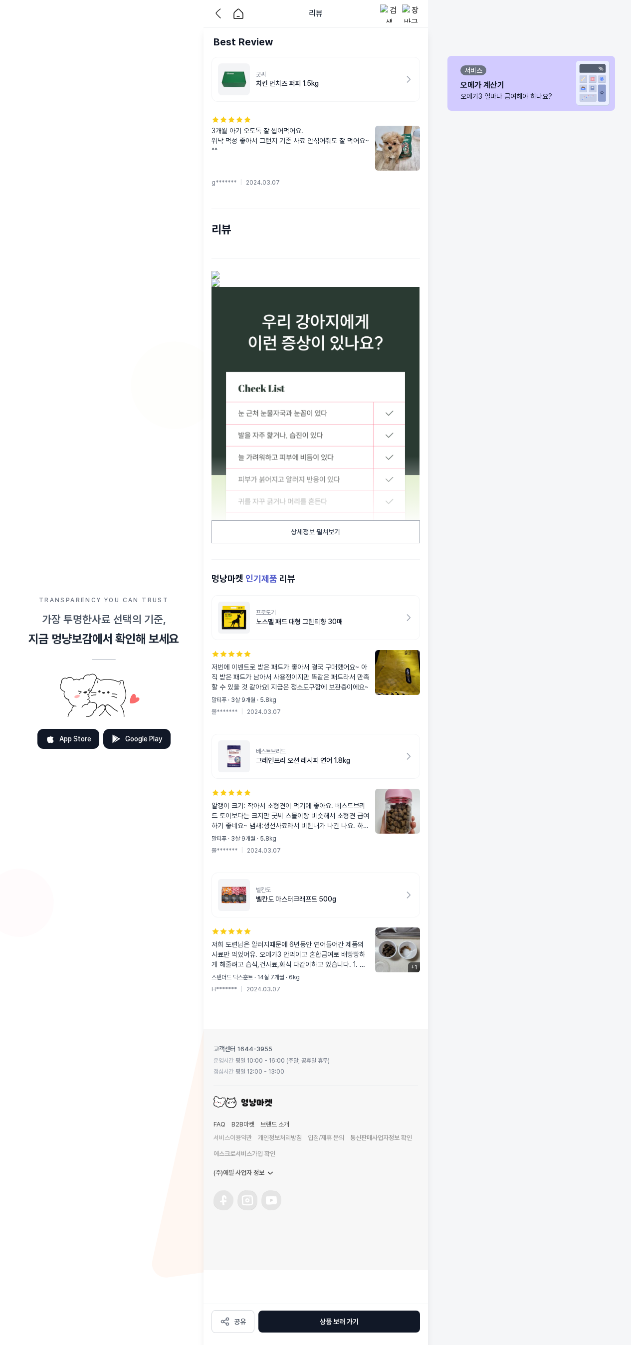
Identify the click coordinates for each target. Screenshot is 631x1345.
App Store (75, 739)
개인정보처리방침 (280, 1137)
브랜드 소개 (274, 1124)
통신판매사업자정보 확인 (381, 1137)
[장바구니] (411, 13)
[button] (315, 151)
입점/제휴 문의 (326, 1137)
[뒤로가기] (220, 13)
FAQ (219, 1124)
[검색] (389, 13)
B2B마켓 (242, 1124)
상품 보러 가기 (339, 1322)
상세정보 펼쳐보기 (315, 532)
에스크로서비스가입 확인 (244, 1153)
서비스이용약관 (232, 1137)
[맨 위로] (443, 1289)
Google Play (144, 739)
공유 (240, 1322)
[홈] (238, 13)
